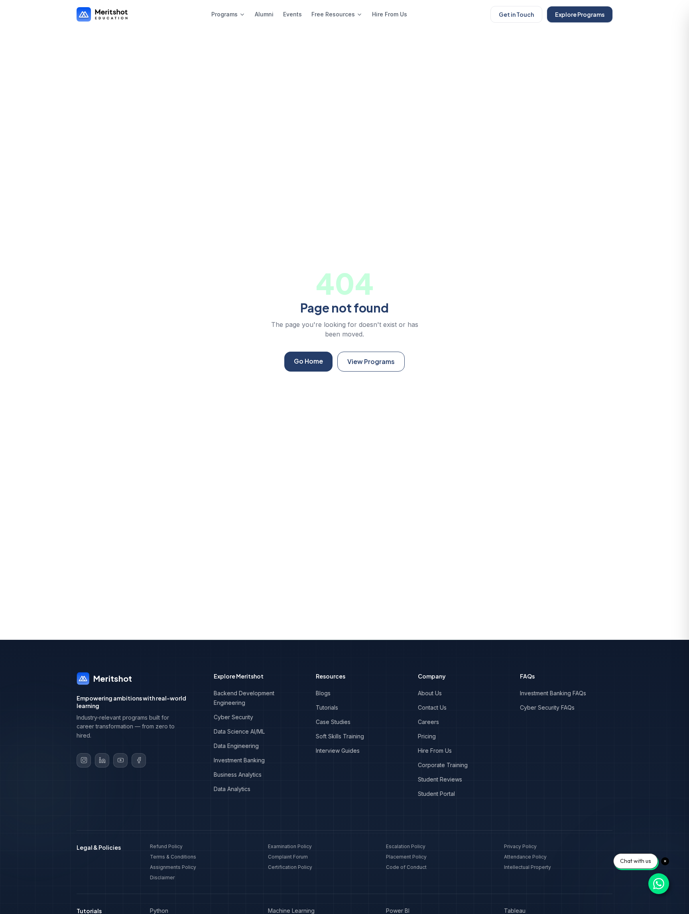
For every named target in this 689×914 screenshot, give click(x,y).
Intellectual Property (527, 867)
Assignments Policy (173, 867)
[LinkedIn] (102, 760)
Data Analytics (232, 788)
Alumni (264, 14)
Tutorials (327, 707)
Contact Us (432, 707)
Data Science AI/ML (239, 731)
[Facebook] (139, 760)
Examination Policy (290, 846)
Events (292, 14)
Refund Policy (166, 846)
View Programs (371, 361)
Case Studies (333, 721)
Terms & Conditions (173, 857)
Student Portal (436, 793)
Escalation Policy (405, 846)
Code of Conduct (406, 867)
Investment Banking (239, 760)
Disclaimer (162, 877)
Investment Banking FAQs (553, 693)
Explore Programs (579, 14)
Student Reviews (440, 779)
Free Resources (333, 14)
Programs (224, 14)
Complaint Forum (288, 857)
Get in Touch (516, 14)
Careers (428, 721)
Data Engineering (236, 745)
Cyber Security (233, 717)
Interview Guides (338, 750)
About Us (430, 693)
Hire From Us (389, 14)
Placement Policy (406, 857)
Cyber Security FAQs (547, 707)
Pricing (427, 736)
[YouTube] (120, 760)
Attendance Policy (525, 857)
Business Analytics (238, 774)
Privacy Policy (520, 846)
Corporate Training (443, 765)
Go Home (308, 361)
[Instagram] (84, 760)
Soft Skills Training (340, 736)
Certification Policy (290, 867)
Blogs (323, 693)
